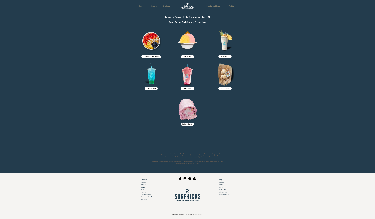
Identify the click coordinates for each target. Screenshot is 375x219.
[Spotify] (194, 179)
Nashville (144, 199)
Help (220, 180)
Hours (143, 187)
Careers (143, 182)
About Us (144, 180)
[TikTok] (180, 179)
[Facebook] (190, 179)
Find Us (143, 184)
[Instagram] (185, 179)
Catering (143, 192)
